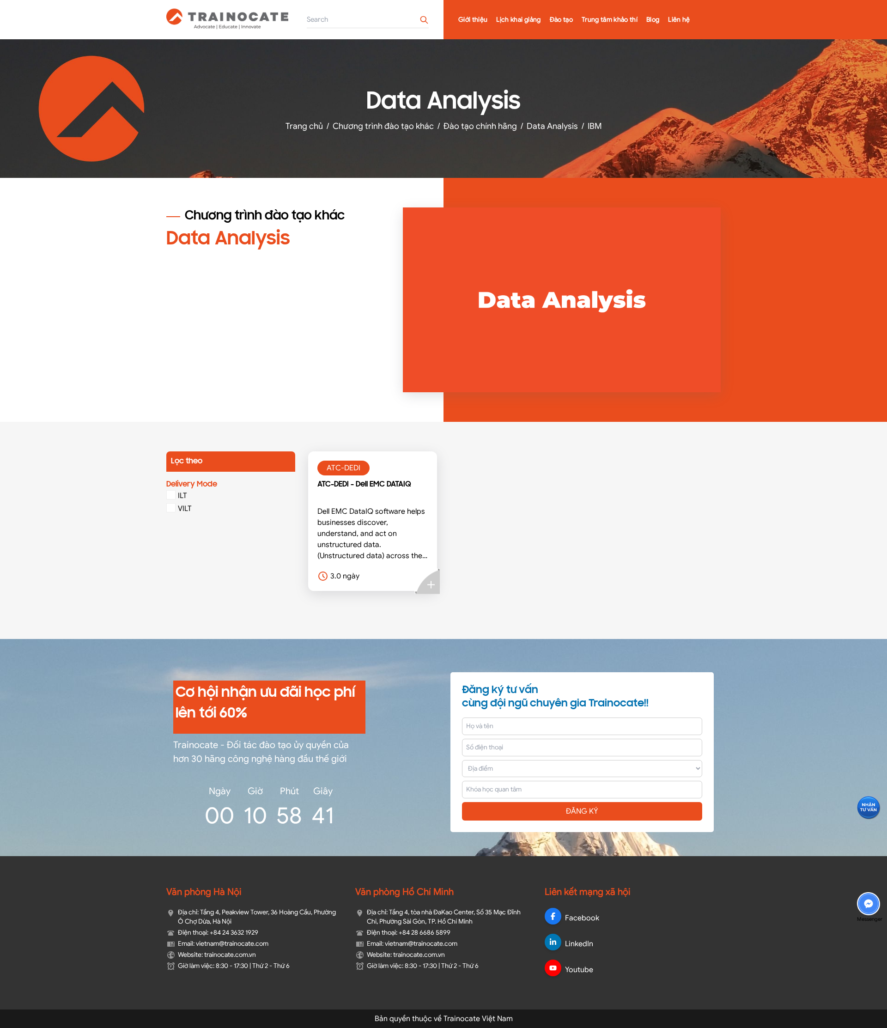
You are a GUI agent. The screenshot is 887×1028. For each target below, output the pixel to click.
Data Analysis (552, 126)
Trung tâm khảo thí (610, 20)
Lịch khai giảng (518, 20)
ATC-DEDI (343, 468)
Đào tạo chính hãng (480, 126)
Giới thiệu (473, 20)
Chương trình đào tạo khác (383, 126)
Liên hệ (679, 20)
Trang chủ (304, 126)
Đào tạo (561, 20)
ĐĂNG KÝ (582, 811)
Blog (652, 20)
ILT (182, 495)
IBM (595, 126)
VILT (185, 508)
